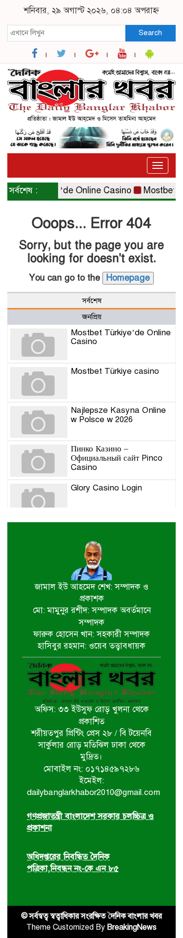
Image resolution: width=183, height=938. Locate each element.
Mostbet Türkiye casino (115, 371)
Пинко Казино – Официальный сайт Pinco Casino (117, 458)
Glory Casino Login (106, 488)
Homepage (128, 277)
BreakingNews (132, 927)
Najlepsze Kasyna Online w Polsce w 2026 (118, 415)
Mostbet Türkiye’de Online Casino (121, 337)
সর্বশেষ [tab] (92, 300)
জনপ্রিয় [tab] (92, 316)
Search (150, 32)
